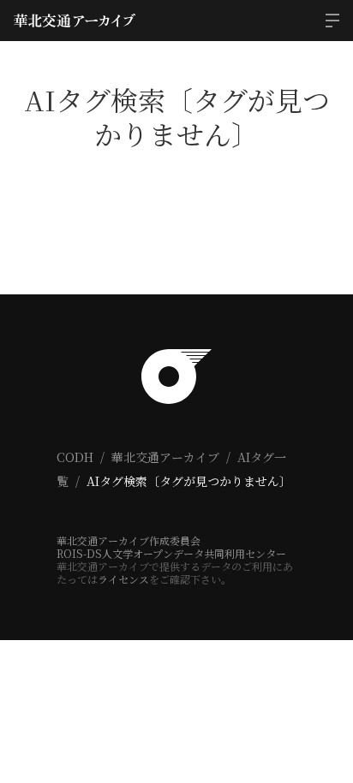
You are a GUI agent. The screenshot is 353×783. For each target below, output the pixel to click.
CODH (75, 457)
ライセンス (123, 579)
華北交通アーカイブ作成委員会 (128, 540)
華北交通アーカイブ (165, 457)
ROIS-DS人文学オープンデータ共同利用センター (171, 553)
